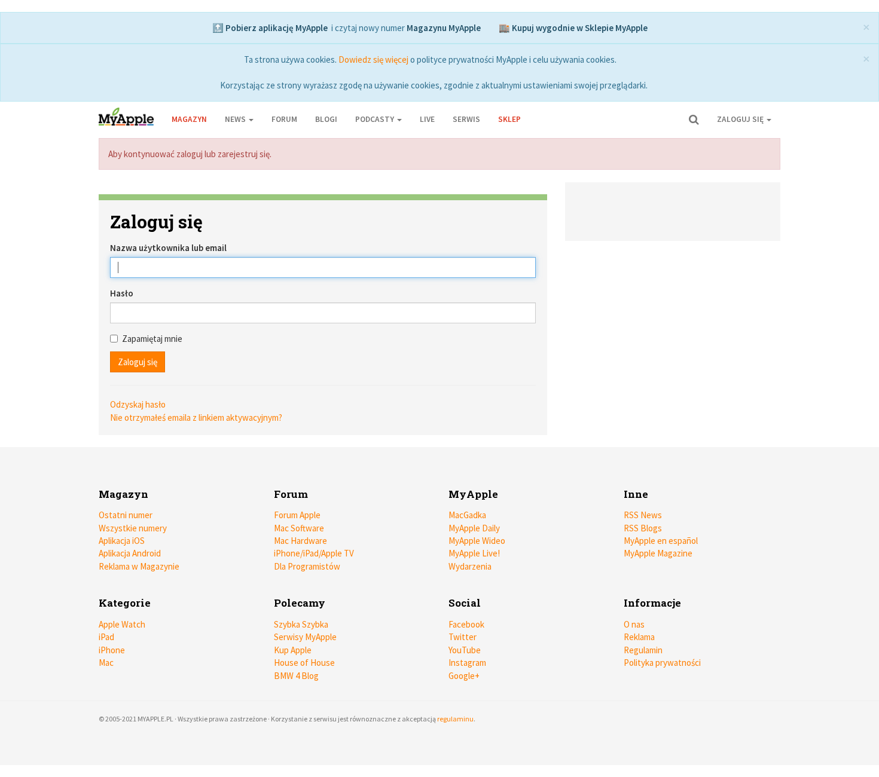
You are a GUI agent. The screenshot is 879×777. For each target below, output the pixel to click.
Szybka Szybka (301, 624)
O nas (634, 624)
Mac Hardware (300, 540)
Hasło (121, 293)
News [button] (236, 119)
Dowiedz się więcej (373, 59)
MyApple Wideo (476, 540)
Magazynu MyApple (444, 27)
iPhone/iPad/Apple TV (314, 553)
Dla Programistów (307, 566)
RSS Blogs (643, 528)
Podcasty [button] (375, 119)
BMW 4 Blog (296, 675)
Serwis (466, 119)
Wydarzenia (470, 566)
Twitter (462, 637)
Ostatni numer (125, 515)
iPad (106, 637)
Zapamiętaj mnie (152, 338)
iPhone (112, 650)
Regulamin (643, 650)
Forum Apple (297, 515)
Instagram (467, 662)
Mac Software (299, 528)
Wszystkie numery (133, 528)
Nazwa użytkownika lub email (168, 247)
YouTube (464, 650)
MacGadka (467, 515)
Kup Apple (293, 650)
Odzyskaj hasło (138, 404)
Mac (106, 662)
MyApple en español (661, 540)
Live (427, 119)
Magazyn (189, 119)
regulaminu (455, 718)
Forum (284, 119)
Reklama (639, 637)
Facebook (466, 624)
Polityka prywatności (662, 662)
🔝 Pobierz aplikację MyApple (270, 27)
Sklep (509, 119)
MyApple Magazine (658, 553)
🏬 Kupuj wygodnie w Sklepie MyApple (573, 27)
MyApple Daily (474, 528)
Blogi (326, 119)
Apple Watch (122, 624)
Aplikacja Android (130, 553)
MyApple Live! (474, 553)
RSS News (643, 515)
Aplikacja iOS (122, 540)
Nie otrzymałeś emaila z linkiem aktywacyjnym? (196, 417)
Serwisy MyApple (305, 637)
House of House (304, 662)
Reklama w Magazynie (139, 566)
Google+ (464, 675)
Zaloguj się (741, 119)
